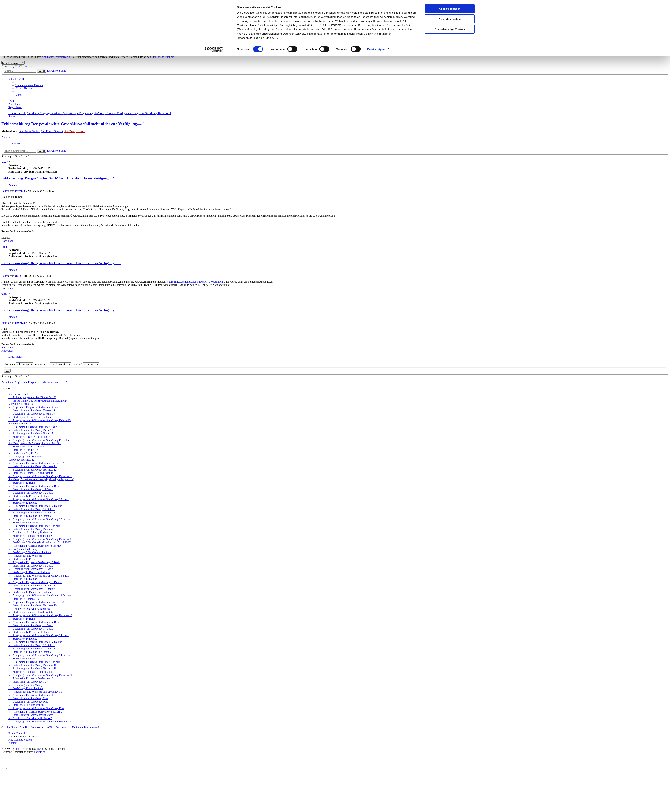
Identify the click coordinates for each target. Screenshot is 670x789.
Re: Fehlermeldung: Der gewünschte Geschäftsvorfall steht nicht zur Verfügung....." (61, 263)
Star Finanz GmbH (29, 131)
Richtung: (77, 363)
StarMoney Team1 (74, 131)
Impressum (37, 727)
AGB (49, 727)
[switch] (292, 49)
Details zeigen (376, 49)
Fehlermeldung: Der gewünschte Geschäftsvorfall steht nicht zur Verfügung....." (72, 124)
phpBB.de (39, 751)
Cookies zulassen (449, 8)
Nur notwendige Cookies (450, 29)
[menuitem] (29, 85)
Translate (27, 66)
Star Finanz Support (163, 56)
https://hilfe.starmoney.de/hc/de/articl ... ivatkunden (195, 281)
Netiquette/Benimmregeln (56, 56)
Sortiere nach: (42, 363)
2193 (22, 249)
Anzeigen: (10, 363)
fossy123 (6, 162)
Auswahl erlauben (450, 18)
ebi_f (4, 246)
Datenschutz (62, 727)
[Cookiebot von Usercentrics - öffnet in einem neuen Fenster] (214, 49)
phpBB (19, 748)
